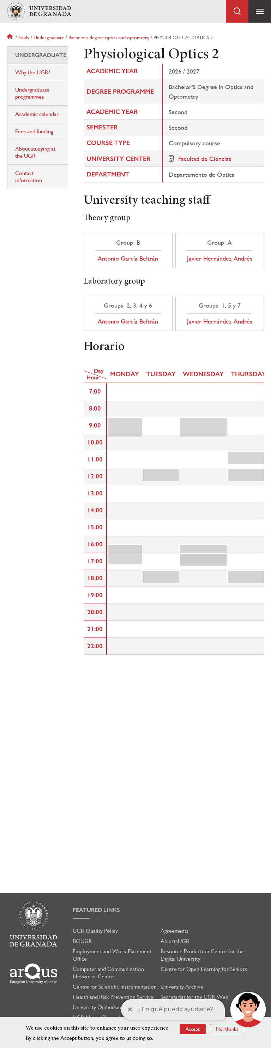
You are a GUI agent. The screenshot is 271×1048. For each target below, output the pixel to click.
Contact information (28, 177)
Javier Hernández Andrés (219, 258)
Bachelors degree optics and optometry (108, 37)
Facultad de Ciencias (204, 158)
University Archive (182, 986)
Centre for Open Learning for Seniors (204, 969)
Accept (193, 1029)
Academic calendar (37, 114)
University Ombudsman (99, 1007)
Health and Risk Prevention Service (113, 997)
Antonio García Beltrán (128, 258)
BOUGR (82, 941)
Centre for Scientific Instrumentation (115, 986)
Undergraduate (49, 37)
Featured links (96, 910)
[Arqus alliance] (33, 973)
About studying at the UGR (35, 152)
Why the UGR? (32, 72)
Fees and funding (34, 131)
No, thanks (227, 1029)
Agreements (174, 930)
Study (23, 37)
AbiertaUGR (175, 941)
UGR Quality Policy (95, 930)
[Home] (39, 11)
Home (10, 37)
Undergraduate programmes (32, 93)
